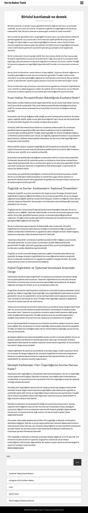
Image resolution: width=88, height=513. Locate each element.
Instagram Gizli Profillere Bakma (21, 480)
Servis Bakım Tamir (15, 2)
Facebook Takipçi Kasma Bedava (21, 473)
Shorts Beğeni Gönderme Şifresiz (21, 501)
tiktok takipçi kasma (16, 448)
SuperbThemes (58, 510)
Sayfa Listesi (14, 494)
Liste (11, 487)
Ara (8, 456)
